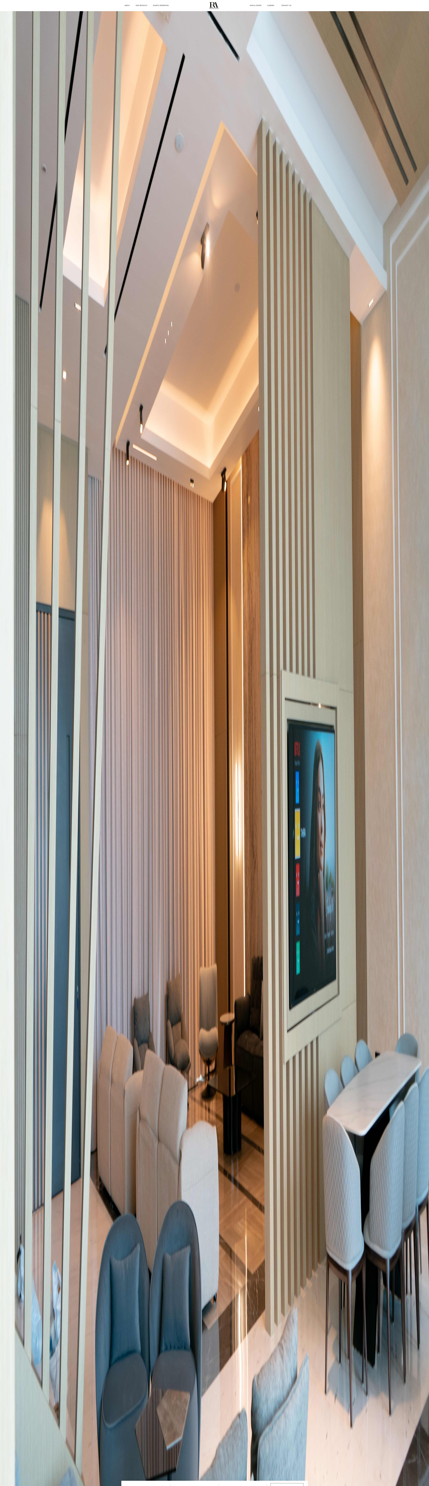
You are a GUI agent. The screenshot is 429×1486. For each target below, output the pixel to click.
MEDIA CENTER (256, 5)
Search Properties (161, 5)
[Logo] (214, 5)
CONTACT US (286, 5)
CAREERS (270, 5)
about (127, 5)
